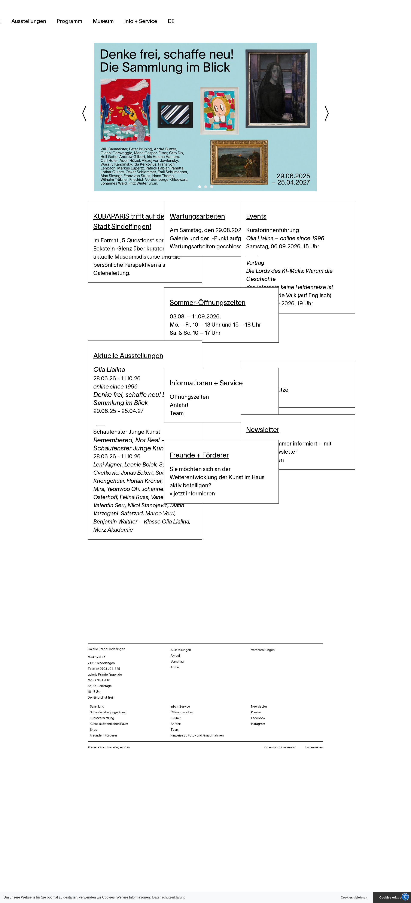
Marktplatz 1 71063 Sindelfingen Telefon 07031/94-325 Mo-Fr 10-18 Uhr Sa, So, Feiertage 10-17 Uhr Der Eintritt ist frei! (105, 677)
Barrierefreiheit (314, 747)
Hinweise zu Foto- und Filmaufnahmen (197, 735)
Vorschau (177, 661)
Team (177, 413)
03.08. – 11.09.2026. (195, 316)
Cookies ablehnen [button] (354, 897)
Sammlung (97, 706)
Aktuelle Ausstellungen (128, 355)
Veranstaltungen (263, 650)
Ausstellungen (181, 650)
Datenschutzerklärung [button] (169, 897)
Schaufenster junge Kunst (108, 712)
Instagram (258, 724)
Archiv (175, 667)
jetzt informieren (194, 493)
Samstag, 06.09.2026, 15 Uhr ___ (282, 250)
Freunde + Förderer (199, 455)
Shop (93, 729)
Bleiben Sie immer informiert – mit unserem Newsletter (289, 447)
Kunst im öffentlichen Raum (109, 724)
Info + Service (180, 706)
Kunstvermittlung (102, 718)
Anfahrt (179, 405)
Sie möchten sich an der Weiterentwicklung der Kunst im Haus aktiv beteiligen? (217, 477)
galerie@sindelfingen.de (105, 674)
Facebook (258, 718)
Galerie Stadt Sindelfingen (106, 649)
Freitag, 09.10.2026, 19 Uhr (279, 303)
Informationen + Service (206, 383)
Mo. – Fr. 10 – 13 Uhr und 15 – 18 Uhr (215, 324)
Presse (256, 712)
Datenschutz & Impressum (280, 747)
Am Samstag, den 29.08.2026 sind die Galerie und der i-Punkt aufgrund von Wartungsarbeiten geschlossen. (218, 238)
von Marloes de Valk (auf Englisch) (289, 279)
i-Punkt (176, 718)
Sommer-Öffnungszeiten (208, 302)
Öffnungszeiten (189, 397)
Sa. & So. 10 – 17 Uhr (195, 333)
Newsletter (262, 429)
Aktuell (175, 655)
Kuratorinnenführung (286, 234)
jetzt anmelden (265, 460)
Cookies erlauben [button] (392, 897)
